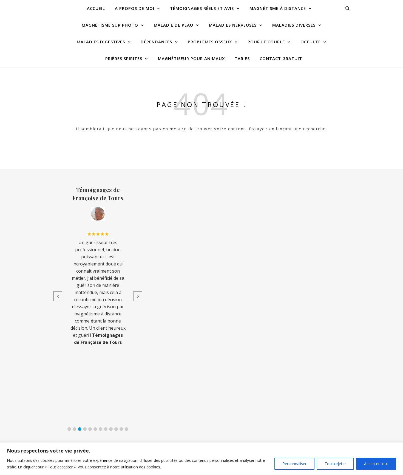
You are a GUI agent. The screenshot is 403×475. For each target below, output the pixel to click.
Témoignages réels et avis (202, 8)
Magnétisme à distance (277, 8)
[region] (201, 458)
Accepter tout (376, 463)
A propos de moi (134, 8)
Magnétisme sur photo (110, 25)
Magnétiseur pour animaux (191, 58)
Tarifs (242, 58)
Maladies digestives (101, 41)
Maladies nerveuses (233, 25)
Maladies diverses (294, 25)
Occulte (310, 41)
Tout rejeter (335, 463)
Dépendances (156, 41)
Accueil (96, 8)
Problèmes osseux (210, 41)
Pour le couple (266, 41)
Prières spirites (123, 58)
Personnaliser (294, 463)
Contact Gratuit (281, 58)
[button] (69, 429)
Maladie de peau (173, 25)
